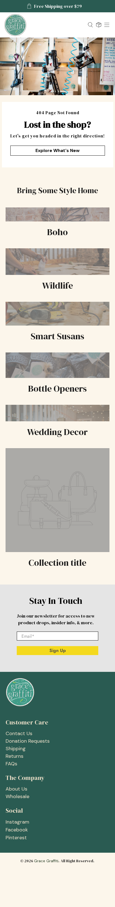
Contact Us (19, 733)
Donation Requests (28, 741)
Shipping (16, 748)
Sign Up (57, 650)
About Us (16, 789)
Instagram (17, 822)
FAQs (11, 763)
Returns (14, 756)
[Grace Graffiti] (43, 25)
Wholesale (17, 796)
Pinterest (16, 837)
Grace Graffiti (46, 861)
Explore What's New (57, 150)
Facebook (17, 829)
